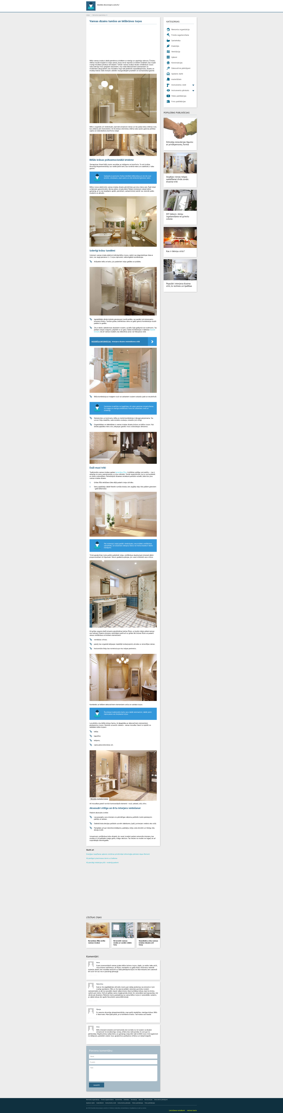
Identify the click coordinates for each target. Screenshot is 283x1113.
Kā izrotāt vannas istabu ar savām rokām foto (122, 943)
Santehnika (175, 40)
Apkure (174, 57)
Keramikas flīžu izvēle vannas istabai (96, 942)
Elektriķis (175, 46)
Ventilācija (175, 51)
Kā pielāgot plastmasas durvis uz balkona (101, 858)
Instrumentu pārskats (180, 90)
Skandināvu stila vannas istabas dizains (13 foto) (148, 943)
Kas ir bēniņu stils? (175, 251)
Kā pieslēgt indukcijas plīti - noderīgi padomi (102, 862)
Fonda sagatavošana (180, 35)
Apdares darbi (177, 73)
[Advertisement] (123, 41)
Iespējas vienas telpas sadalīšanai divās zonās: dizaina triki (177, 179)
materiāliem (176, 79)
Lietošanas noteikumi (177, 1110)
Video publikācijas (178, 96)
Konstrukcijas (177, 62)
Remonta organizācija (180, 29)
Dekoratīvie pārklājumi (180, 68)
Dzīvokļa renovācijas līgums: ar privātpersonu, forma (179, 143)
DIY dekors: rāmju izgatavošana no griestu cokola (177, 216)
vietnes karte (192, 1110)
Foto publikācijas (178, 101)
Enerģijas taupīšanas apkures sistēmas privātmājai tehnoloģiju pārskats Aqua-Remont (118, 854)
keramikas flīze (121, 472)
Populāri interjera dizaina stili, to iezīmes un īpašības (179, 284)
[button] (155, 752)
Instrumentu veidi (178, 85)
